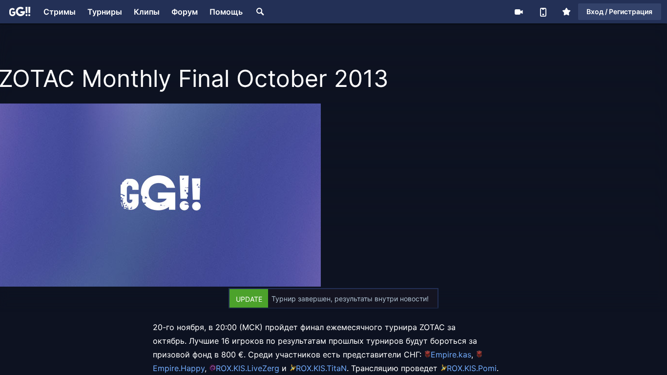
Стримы (59, 12)
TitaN (337, 368)
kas (465, 354)
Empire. (445, 354)
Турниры (104, 12)
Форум (184, 12)
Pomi (487, 368)
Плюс (566, 11)
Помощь (226, 12)
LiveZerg (263, 368)
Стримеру (518, 11)
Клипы (147, 12)
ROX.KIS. (231, 368)
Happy (193, 368)
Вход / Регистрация (619, 11)
